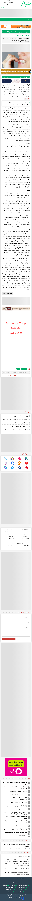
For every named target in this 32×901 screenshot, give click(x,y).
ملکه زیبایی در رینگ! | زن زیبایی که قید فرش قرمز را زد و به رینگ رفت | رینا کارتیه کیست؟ (15, 813)
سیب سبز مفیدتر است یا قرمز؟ (20, 826)
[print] (27, 77)
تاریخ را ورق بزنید (25, 538)
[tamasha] (27, 465)
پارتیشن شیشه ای (10, 545)
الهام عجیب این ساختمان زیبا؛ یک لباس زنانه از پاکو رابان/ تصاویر (15, 822)
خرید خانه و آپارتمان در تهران (23, 543)
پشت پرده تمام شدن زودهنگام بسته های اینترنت (18, 102)
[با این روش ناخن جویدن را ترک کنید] (15, 375)
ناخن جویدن (24, 369)
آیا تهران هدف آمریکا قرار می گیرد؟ (21, 856)
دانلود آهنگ (26, 545)
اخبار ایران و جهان (25, 536)
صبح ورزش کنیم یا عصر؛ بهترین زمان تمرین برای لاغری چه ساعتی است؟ (15, 787)
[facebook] (8, 375)
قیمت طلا (10, 892)
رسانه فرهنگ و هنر (25, 529)
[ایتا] (20, 465)
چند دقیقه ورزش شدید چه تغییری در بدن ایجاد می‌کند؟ (14, 829)
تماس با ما (16, 879)
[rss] (3, 7)
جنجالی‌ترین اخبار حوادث (9, 532)
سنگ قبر (27, 541)
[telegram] (5, 460)
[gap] (5, 469)
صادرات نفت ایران (9, 889)
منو (29, 19)
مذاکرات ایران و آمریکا (9, 887)
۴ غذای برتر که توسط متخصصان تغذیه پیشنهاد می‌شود (15, 419)
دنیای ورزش (26, 534)
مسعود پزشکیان (22, 887)
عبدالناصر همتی (21, 889)
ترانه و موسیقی (11, 534)
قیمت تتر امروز (11, 538)
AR (9, 4)
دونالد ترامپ (19, 892)
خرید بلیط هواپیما (10, 541)
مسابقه (11, 879)
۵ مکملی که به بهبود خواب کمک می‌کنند (18, 809)
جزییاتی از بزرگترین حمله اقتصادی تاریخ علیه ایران (18, 104)
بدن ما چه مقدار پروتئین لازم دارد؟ (19, 795)
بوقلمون (18, 369)
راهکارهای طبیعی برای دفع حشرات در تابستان (17, 806)
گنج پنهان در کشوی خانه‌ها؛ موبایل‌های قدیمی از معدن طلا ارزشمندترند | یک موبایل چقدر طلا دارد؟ (17, 873)
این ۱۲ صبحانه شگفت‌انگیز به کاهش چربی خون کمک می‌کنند (15, 817)
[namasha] (27, 469)
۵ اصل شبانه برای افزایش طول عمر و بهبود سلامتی (16, 832)
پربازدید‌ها (28, 840)
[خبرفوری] (23, 4)
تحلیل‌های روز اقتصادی (9, 529)
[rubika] (12, 460)
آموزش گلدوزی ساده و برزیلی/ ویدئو (19, 802)
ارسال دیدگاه (8, 639)
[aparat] (20, 460)
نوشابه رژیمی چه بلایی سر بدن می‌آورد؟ (18, 791)
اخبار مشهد (27, 532)
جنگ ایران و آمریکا (23, 885)
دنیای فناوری (11, 536)
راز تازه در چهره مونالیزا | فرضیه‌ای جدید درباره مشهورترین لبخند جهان (15, 869)
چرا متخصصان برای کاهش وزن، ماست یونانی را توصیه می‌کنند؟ (15, 783)
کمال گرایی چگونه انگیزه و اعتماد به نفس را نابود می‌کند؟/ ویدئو (16, 798)
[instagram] (5, 465)
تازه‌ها (29, 778)
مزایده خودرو (11, 543)
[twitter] (13, 375)
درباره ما (22, 879)
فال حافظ (5, 885)
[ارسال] (24, 77)
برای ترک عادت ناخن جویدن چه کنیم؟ (19, 416)
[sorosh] (12, 465)
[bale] (27, 460)
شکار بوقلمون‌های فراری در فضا (21, 423)
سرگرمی (13, 885)
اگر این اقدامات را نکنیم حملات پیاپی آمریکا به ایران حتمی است (15, 859)
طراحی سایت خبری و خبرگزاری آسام (14, 898)
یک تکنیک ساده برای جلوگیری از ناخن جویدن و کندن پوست (15, 431)
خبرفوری (11, 895)
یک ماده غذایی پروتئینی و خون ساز (20, 426)
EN (7, 4)
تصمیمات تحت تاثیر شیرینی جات (19, 835)
